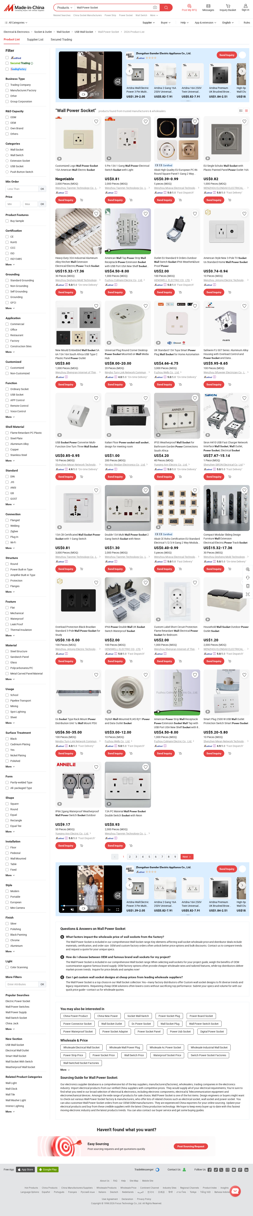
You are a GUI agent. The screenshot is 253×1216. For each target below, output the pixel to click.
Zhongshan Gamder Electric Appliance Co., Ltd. (163, 53)
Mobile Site (147, 1180)
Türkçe (193, 1191)
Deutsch (114, 1191)
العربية (140, 1191)
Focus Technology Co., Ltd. (128, 1203)
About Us (104, 1180)
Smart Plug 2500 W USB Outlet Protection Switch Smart (226, 721)
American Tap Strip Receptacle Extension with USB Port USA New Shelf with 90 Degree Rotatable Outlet (126, 262)
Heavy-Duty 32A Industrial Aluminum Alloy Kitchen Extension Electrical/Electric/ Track (77, 262)
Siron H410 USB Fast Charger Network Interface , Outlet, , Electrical (226, 446)
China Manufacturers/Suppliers (77, 1187)
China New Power (107, 1016)
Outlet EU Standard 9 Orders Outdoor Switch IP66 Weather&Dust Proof (176, 262)
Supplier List (35, 39)
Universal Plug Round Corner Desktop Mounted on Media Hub (127, 354)
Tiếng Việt (205, 1191)
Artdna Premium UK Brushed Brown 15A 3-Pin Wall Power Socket (151, 90)
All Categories (16, 22)
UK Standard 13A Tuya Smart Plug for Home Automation (176, 352)
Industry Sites (169, 1187)
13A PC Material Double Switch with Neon (125, 813)
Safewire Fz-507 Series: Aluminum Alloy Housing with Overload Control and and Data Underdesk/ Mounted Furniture (226, 354)
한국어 (150, 1191)
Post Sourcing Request (190, 1146)
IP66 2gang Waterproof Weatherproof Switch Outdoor (77, 813)
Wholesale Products (106, 1187)
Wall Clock (11, 1088)
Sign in (245, 9)
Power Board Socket (201, 1016)
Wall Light (11, 1083)
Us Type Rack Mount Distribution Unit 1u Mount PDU (76, 721)
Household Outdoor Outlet (226, 629)
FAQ (115, 1180)
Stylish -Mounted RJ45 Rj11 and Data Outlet (127, 721)
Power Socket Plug (169, 1016)
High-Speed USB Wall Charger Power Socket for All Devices (177, 90)
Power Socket (126, 15)
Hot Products (31, 1187)
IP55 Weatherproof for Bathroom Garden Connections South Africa (176, 446)
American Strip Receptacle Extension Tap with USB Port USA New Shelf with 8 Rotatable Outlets (176, 723)
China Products (49, 1187)
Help (183, 22)
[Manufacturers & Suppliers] (24, 7)
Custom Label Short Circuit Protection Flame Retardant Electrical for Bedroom (176, 631)
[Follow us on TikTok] (216, 1169)
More (63, 1069)
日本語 (161, 1191)
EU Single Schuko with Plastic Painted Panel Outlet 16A (226, 167)
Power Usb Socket (180, 1031)
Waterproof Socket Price (167, 1055)
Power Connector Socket (77, 1023)
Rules (247, 22)
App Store (25, 1169)
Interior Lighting (15, 1106)
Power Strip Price (73, 1055)
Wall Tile (10, 1094)
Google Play (48, 1169)
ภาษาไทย (181, 1191)
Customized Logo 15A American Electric (76, 167)
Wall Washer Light (16, 1100)
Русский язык (88, 1191)
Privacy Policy (144, 1198)
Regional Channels (189, 1187)
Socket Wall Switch (138, 1016)
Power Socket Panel (149, 1031)
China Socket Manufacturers (87, 15)
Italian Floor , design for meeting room (127, 444)
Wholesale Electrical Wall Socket (81, 1047)
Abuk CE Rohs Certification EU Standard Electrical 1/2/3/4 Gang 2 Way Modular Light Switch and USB (177, 540)
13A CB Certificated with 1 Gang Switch (77, 536)
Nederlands (128, 1191)
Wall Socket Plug (170, 1023)
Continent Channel (149, 1187)
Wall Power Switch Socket (204, 1023)
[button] (129, 71)
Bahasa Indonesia (223, 1191)
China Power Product (75, 1016)
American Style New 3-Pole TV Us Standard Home (226, 260)
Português (59, 1191)
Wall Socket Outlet (111, 1023)
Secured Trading (61, 39)
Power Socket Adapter (115, 1031)
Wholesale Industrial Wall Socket (209, 1047)
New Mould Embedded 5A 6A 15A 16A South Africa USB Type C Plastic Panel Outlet (77, 354)
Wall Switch (141, 15)
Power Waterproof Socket (78, 1031)
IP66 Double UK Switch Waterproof (125, 629)
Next (186, 856)
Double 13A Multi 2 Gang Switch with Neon (127, 536)
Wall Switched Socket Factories (81, 1063)
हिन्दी (171, 1191)
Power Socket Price (104, 1055)
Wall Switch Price (134, 1055)
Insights (225, 1187)
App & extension (204, 22)
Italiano (102, 1191)
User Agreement (110, 1198)
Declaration (127, 1198)
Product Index (210, 1187)
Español (46, 1191)
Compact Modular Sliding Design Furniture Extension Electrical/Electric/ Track (225, 538)
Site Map (134, 1180)
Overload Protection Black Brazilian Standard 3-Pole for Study (77, 631)
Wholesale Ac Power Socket (165, 1047)
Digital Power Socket (212, 1031)
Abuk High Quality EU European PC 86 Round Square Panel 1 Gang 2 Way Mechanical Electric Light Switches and (175, 172)
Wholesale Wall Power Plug (124, 1047)
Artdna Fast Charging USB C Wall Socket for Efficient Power (232, 90)
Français (72, 1191)
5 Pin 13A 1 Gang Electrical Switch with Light (127, 167)
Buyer (164, 22)
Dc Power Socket (141, 1023)
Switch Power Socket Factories (208, 1055)
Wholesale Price (128, 1187)
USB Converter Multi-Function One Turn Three (76, 444)
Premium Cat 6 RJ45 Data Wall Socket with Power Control (206, 90)
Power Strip (110, 15)
